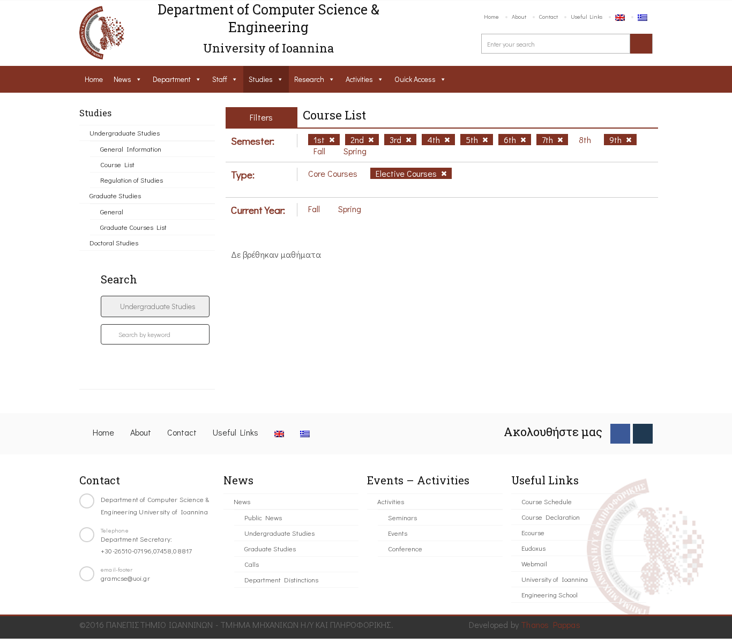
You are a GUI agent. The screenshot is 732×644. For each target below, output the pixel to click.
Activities (359, 79)
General (111, 211)
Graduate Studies (115, 195)
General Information (130, 148)
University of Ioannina (554, 578)
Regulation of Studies (131, 179)
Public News (263, 517)
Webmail (534, 563)
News (122, 79)
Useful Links (586, 16)
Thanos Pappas (550, 624)
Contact (548, 16)
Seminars (402, 517)
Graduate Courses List (133, 226)
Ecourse (532, 532)
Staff (219, 79)
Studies (261, 79)
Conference (405, 548)
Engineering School (549, 594)
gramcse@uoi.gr (125, 577)
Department (172, 79)
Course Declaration (550, 516)
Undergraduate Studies (124, 132)
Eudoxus (533, 547)
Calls (251, 563)
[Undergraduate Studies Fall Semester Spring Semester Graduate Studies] (155, 306)
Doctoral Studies (113, 242)
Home (491, 16)
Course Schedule (546, 501)
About (519, 16)
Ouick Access (415, 79)
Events (397, 532)
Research (309, 79)
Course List (117, 164)
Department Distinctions (281, 579)
